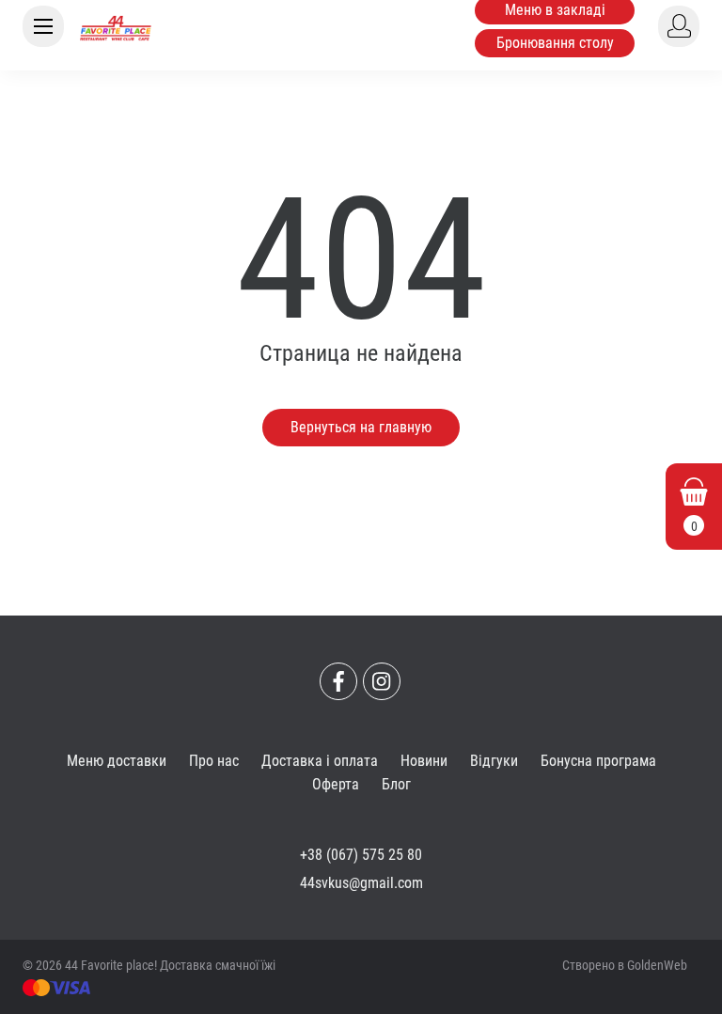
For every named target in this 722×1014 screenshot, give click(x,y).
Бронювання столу (555, 43)
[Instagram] (381, 681)
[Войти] (678, 26)
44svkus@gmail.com (361, 883)
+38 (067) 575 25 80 (361, 855)
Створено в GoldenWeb (624, 965)
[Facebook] (338, 681)
